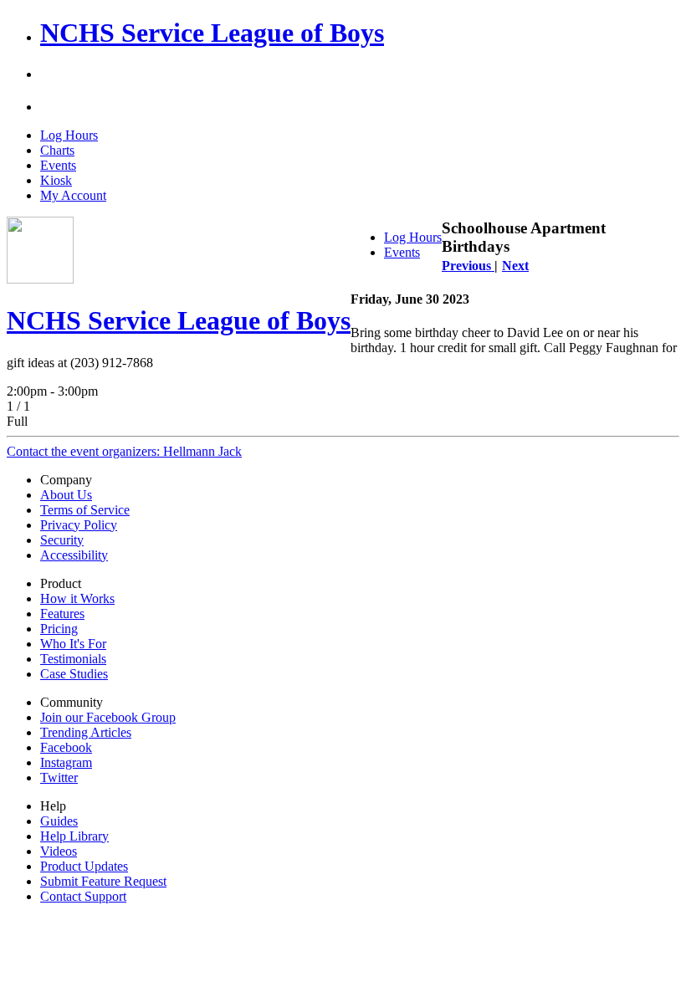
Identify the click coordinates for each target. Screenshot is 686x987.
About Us (66, 495)
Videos (58, 851)
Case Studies (74, 674)
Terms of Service (85, 510)
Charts (57, 150)
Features (62, 613)
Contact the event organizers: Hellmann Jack (124, 451)
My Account (73, 195)
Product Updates (84, 866)
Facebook (66, 747)
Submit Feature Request (103, 881)
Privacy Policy (78, 525)
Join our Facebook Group (108, 717)
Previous (468, 265)
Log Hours (69, 135)
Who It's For (73, 644)
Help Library (74, 836)
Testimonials (73, 659)
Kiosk (56, 180)
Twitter (59, 777)
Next (515, 265)
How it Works (77, 598)
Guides (59, 821)
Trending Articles (85, 732)
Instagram (66, 762)
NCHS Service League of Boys (212, 33)
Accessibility (74, 555)
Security (62, 540)
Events (58, 165)
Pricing (59, 628)
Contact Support (83, 896)
